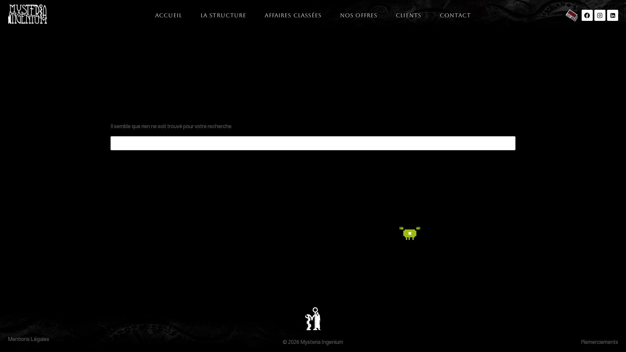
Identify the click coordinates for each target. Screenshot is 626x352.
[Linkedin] (612, 15)
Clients (408, 15)
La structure (223, 15)
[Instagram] (599, 15)
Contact (455, 15)
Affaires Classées (293, 15)
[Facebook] (587, 15)
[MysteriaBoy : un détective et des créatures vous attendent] (386, 234)
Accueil (168, 15)
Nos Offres (359, 15)
